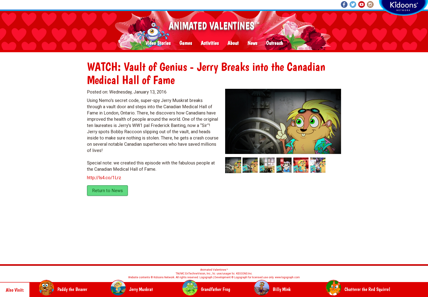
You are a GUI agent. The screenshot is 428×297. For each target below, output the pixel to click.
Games (185, 43)
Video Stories (158, 43)
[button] (281, 120)
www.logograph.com (287, 277)
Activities (210, 43)
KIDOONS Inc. (244, 273)
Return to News (107, 190)
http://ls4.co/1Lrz (104, 177)
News (252, 43)
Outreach (274, 43)
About (233, 43)
